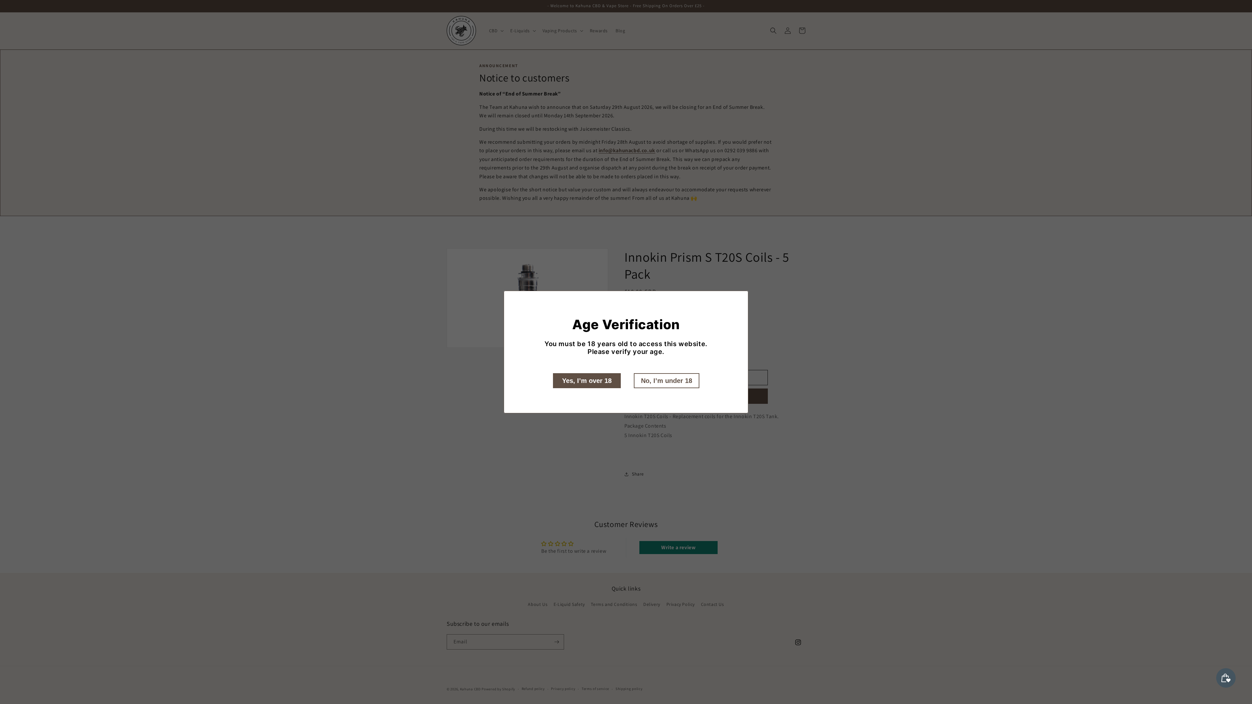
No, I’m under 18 (666, 380)
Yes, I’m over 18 (587, 380)
